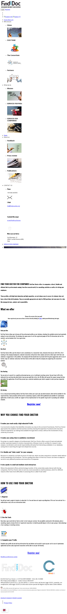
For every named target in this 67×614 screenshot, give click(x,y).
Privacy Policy (8, 603)
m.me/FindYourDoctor (14, 220)
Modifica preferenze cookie (9, 557)
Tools (40, 318)
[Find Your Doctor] (11, 8)
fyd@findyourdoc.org (13, 206)
